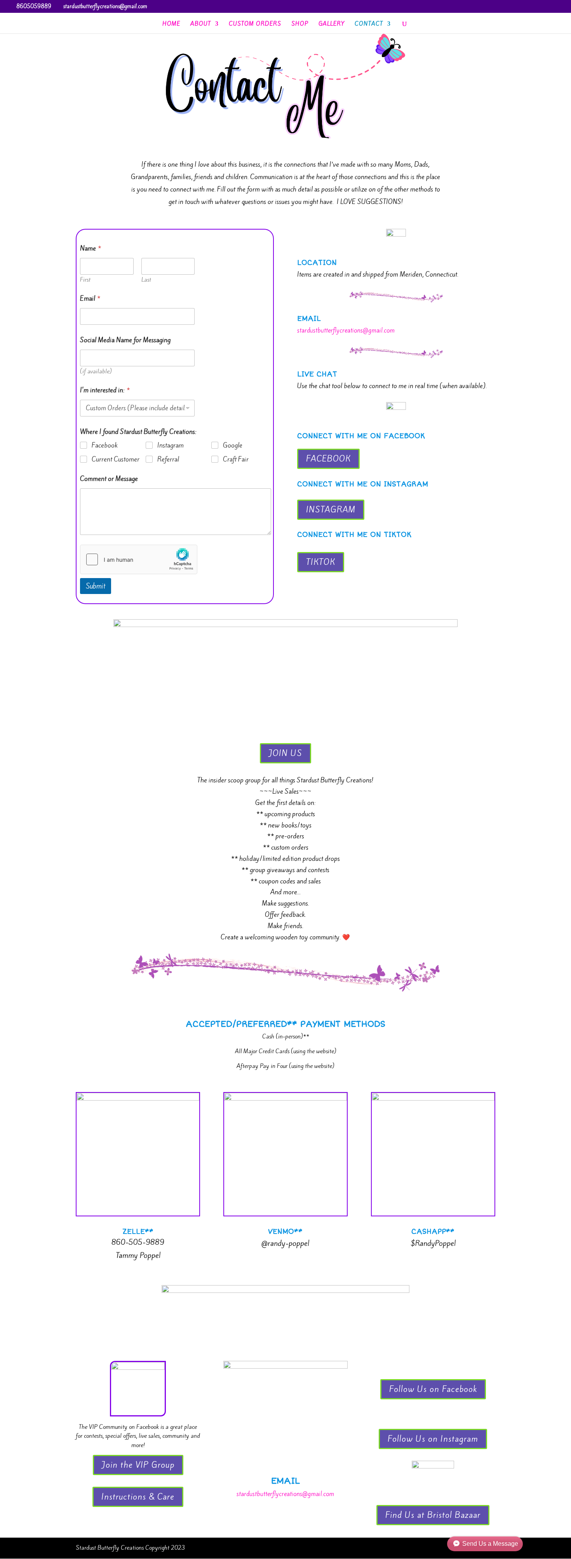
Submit (95, 586)
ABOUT (200, 24)
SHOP (299, 24)
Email (90, 298)
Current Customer (115, 459)
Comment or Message (109, 479)
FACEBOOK (328, 458)
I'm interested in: (105, 390)
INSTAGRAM (330, 509)
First (85, 280)
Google (232, 445)
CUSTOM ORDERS (255, 24)
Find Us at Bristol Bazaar (432, 1515)
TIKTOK (320, 562)
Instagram (170, 445)
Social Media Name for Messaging (125, 340)
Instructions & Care (137, 1496)
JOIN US (285, 753)
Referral (168, 459)
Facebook (105, 445)
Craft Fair (236, 459)
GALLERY (332, 24)
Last (146, 280)
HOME (171, 24)
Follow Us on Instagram (433, 1438)
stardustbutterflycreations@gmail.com (346, 330)
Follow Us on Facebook (433, 1389)
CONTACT (369, 24)
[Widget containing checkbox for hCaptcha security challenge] (138, 559)
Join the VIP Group (138, 1464)
